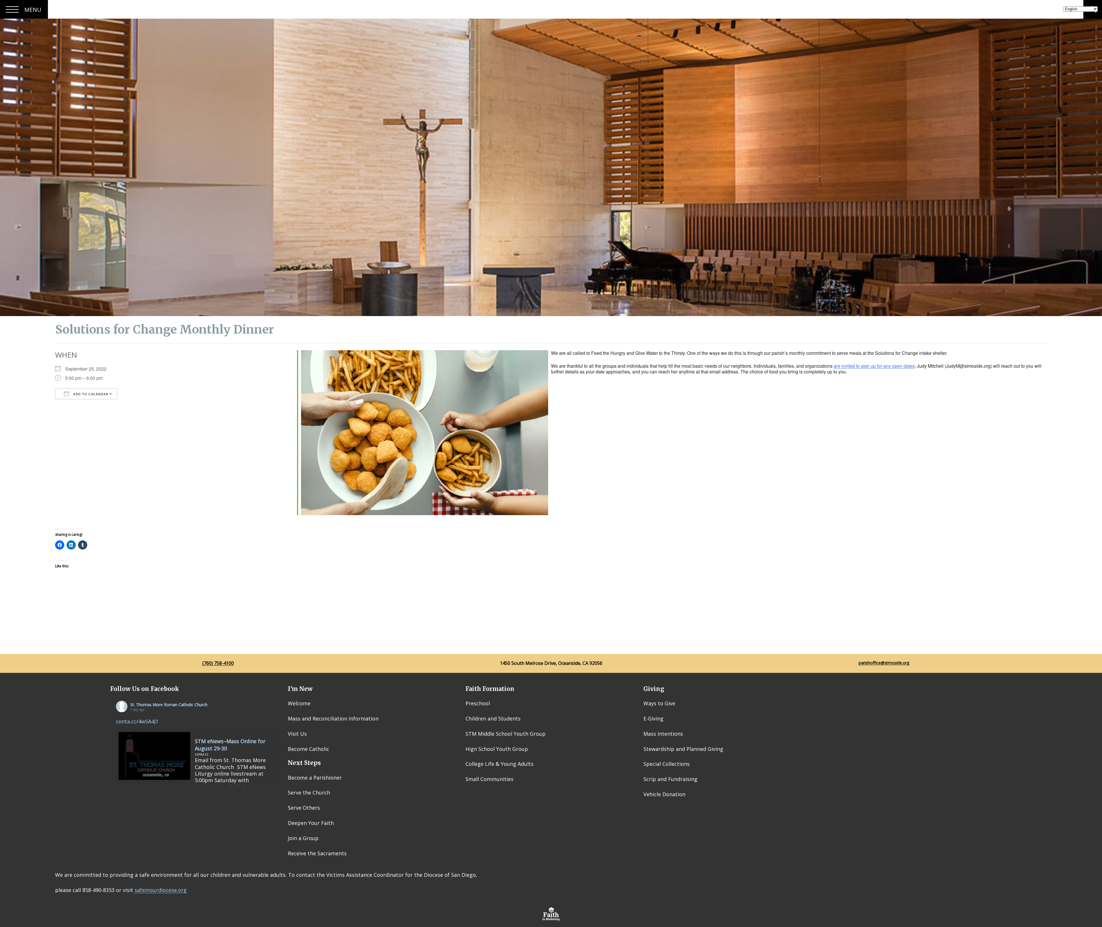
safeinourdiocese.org (161, 890)
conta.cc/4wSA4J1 (137, 721)
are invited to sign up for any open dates (874, 366)
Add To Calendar (90, 394)
